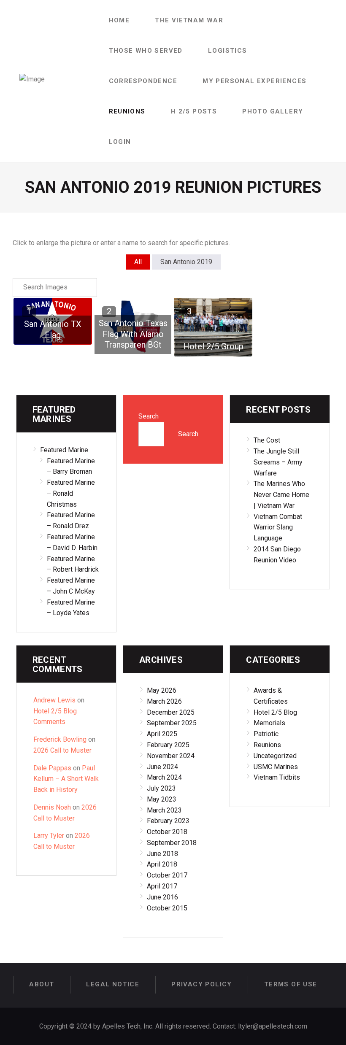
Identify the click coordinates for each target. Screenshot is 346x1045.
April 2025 (162, 734)
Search (148, 416)
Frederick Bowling (59, 739)
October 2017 (167, 875)
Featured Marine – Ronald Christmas (71, 493)
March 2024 (164, 777)
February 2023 (168, 821)
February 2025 (168, 745)
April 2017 (162, 886)
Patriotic (266, 734)
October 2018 (167, 832)
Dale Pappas (52, 768)
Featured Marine (64, 450)
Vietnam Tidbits (277, 777)
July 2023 (161, 788)
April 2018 (162, 864)
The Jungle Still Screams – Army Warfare (278, 462)
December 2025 (171, 712)
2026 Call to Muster (62, 750)
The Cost (267, 440)
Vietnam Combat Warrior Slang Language (278, 528)
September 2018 (172, 843)
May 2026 (161, 690)
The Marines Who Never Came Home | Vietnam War (281, 495)
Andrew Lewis (54, 700)
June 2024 (162, 767)
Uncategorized (275, 756)
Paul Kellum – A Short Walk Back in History (66, 779)
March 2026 (164, 701)
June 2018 (162, 854)
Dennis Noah (52, 807)
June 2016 (162, 897)
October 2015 (167, 908)
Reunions (267, 745)
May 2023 (161, 799)
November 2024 (171, 756)
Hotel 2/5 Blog (275, 712)
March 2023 (164, 810)
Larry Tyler (48, 836)
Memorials (269, 723)
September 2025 (172, 723)
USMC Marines (276, 767)
